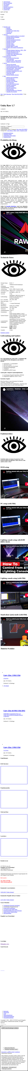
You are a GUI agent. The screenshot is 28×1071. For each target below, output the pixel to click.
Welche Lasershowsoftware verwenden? (15, 36)
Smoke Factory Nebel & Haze (10, 912)
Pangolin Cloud (9, 43)
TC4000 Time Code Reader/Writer (14, 54)
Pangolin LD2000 (10, 45)
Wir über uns (9, 32)
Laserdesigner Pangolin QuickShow (11, 905)
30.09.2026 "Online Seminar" (7, 892)
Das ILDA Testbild (10, 72)
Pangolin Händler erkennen (12, 74)
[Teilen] (4, 1024)
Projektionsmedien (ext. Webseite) (14, 90)
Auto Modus (10, 130)
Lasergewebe (6, 9)
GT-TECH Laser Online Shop (10, 909)
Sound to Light (23, 130)
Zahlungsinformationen (8, 1016)
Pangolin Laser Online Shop (12, 30)
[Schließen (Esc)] (5, 1024)
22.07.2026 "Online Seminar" (7, 899)
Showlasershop (6, 8)
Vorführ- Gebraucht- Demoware (13, 61)
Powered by (10, 1052)
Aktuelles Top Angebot (11, 91)
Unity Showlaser (10, 59)
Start (2, 94)
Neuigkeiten (9, 29)
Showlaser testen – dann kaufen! (13, 60)
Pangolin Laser (6, 26)
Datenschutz (6, 1012)
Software (5, 34)
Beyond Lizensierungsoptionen (13, 39)
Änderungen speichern (6, 1068)
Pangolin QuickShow (11, 206)
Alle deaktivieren (12, 1067)
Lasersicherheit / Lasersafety (12, 69)
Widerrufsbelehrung (7, 1015)
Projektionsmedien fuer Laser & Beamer (12, 910)
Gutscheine (6, 5)
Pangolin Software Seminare (12, 37)
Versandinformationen (8, 1017)
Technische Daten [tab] (7, 134)
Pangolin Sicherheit (10, 80)
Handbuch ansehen (5, 332)
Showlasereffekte (10, 86)
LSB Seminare (6, 1)
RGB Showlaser (7, 56)
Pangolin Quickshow (11, 41)
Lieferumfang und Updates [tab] (9, 135)
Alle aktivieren (5, 1067)
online (5, 944)
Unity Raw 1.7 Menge (6, 126)
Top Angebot (6, 4)
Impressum (8, 33)
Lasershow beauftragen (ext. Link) (14, 71)
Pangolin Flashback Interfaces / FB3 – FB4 (16, 50)
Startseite (8, 28)
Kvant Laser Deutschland (9, 908)
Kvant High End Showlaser (12, 58)
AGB (4, 1013)
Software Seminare (7, 3)
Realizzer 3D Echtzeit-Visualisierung (14, 47)
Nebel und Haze (10, 89)
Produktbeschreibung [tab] (8, 133)
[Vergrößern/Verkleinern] (1, 1024)
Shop (4, 76)
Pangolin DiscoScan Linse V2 (13, 51)
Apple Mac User (10, 73)
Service (5, 63)
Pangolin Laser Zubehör (11, 81)
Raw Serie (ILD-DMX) (17, 94)
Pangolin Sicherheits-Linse (12, 52)
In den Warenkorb (4, 128)
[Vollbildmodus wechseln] (2, 1024)
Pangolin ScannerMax (11, 55)
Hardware (5, 49)
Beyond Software (10, 78)
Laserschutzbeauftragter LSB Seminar (15, 67)
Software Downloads (11, 64)
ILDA (18, 130)
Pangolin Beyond (10, 38)
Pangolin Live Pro (10, 42)
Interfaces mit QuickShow (12, 77)
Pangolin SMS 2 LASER (12, 46)
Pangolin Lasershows (8, 7)
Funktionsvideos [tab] (7, 137)
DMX (14, 130)
